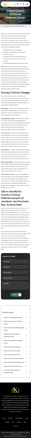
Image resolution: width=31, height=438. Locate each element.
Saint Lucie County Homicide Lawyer (14, 358)
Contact (15, 426)
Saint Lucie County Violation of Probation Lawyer (12, 371)
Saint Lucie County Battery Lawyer (13, 317)
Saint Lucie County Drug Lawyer (12, 347)
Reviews (7, 422)
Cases (26, 418)
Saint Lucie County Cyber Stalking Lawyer (13, 342)
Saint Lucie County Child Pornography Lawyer (14, 329)
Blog (25, 422)
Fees (13, 422)
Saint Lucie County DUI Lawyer (12, 350)
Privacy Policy (18, 434)
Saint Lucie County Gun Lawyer (12, 354)
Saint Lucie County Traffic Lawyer (13, 366)
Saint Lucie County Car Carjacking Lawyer (13, 322)
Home (2, 26)
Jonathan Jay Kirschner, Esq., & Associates (16, 77)
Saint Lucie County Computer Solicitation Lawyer (11, 335)
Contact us (4, 247)
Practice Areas (19, 418)
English (20, 4)
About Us (10, 418)
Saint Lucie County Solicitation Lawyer (14, 362)
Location (19, 422)
